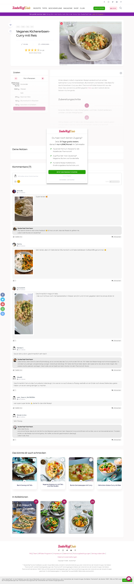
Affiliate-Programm (45, 553)
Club (82, 8)
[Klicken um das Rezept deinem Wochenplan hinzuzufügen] (34, 460)
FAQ (30, 553)
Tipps (44, 8)
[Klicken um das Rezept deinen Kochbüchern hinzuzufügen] (24, 481)
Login (113, 8)
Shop (76, 8)
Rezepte (37, 8)
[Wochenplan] (10, 31)
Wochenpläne (55, 8)
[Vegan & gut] (53, 517)
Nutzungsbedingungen (82, 553)
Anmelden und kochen (67, 179)
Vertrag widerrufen (98, 553)
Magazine (67, 8)
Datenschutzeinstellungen (67, 557)
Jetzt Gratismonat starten (67, 172)
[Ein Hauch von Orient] (24, 517)
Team (35, 553)
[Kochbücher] (10, 25)
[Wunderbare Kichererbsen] (81, 517)
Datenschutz (67, 553)
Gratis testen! (99, 8)
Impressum (57, 553)
